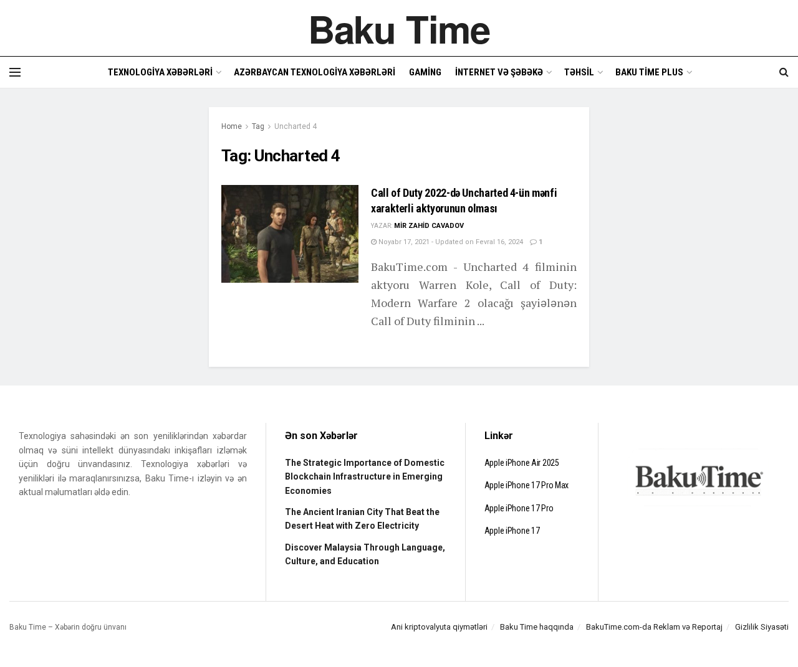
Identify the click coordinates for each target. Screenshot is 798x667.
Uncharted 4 (295, 126)
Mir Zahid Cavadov (429, 226)
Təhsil (579, 72)
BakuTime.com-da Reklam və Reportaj (654, 627)
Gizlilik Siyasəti (762, 627)
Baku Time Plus (649, 72)
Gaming (425, 72)
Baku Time (399, 28)
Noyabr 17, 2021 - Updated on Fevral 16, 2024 (450, 242)
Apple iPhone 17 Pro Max (526, 485)
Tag (258, 126)
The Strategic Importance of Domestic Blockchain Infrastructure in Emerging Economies (365, 477)
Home (231, 126)
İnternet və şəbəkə (499, 72)
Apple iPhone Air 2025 (521, 463)
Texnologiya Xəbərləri (160, 72)
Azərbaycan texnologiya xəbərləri (314, 72)
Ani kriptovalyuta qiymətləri (439, 627)
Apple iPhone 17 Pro (519, 508)
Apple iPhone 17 (512, 531)
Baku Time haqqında (537, 627)
